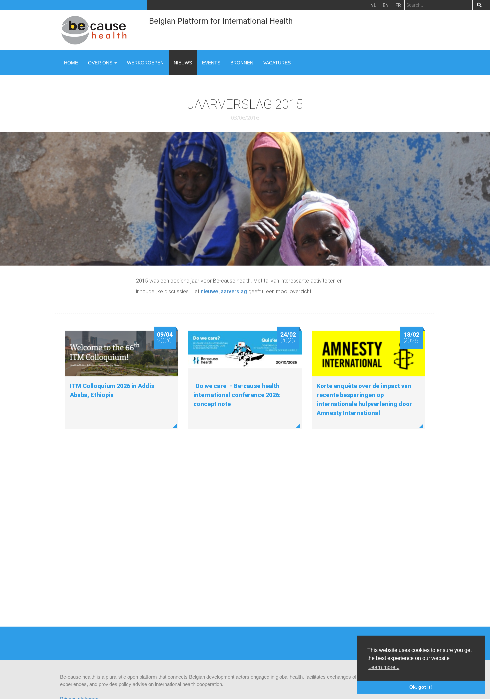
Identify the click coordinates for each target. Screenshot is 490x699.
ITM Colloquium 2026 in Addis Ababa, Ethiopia (112, 390)
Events (211, 62)
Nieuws (183, 62)
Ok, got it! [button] (420, 687)
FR (398, 5)
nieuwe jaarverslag (224, 291)
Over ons (101, 62)
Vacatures (277, 62)
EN (386, 5)
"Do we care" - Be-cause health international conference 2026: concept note (237, 394)
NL (373, 5)
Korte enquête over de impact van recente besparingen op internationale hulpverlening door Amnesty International (364, 399)
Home (71, 62)
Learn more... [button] (383, 667)
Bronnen (241, 62)
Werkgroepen (145, 62)
